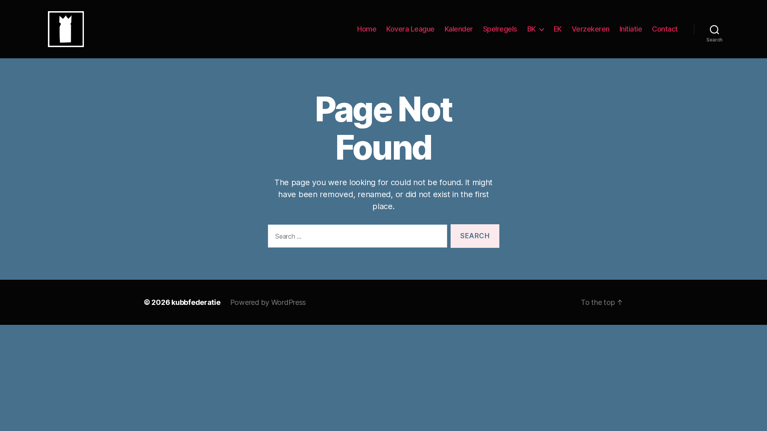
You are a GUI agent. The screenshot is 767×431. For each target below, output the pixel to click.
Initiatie (631, 29)
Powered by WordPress (268, 302)
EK (558, 29)
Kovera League (410, 29)
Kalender (459, 29)
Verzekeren (591, 29)
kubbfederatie (196, 302)
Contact (665, 29)
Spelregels (500, 29)
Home (366, 29)
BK (531, 29)
